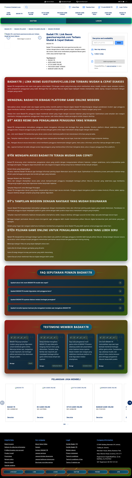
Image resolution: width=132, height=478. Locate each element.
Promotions (8, 456)
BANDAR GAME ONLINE (79, 13)
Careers (37, 447)
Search (26, 7)
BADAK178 (19, 13)
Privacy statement (72, 453)
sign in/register (111, 66)
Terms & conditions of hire (74, 459)
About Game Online (41, 444)
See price (10, 417)
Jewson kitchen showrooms (44, 456)
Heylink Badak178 (71, 447)
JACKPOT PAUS (94, 13)
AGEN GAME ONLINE (108, 13)
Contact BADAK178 (41, 450)
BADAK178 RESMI (122, 13)
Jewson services (40, 453)
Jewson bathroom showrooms (44, 459)
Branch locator (9, 444)
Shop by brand (8, 462)
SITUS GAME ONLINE (45, 13)
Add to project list (109, 61)
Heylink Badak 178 (72, 444)
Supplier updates (9, 465)
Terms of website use (73, 462)
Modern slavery (71, 450)
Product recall (9, 453)
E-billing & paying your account (14, 450)
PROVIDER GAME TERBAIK (62, 13)
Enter (119, 43)
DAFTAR (33, 21)
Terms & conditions (72, 456)
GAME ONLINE (8, 13)
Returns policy (9, 459)
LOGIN (99, 21)
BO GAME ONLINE (31, 13)
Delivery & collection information (14, 447)
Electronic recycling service (44, 462)
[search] (44, 7)
